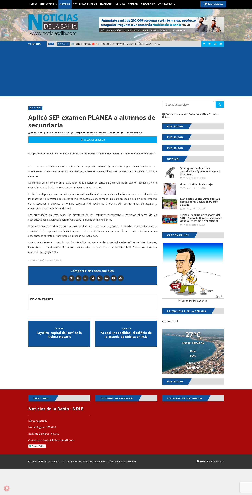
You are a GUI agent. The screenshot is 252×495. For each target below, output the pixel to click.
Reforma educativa (50, 260)
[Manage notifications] (6, 488)
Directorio (148, 4)
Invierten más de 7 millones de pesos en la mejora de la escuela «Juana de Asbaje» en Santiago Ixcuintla (138, 44)
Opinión (133, 4)
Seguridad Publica (85, 4)
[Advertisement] (126, 72)
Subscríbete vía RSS (209, 461)
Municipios (47, 4)
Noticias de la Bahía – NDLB (54, 461)
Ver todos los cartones (194, 300)
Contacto (165, 4)
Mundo (120, 4)
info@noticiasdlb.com (62, 440)
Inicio (33, 4)
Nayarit (65, 4)
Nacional (106, 4)
